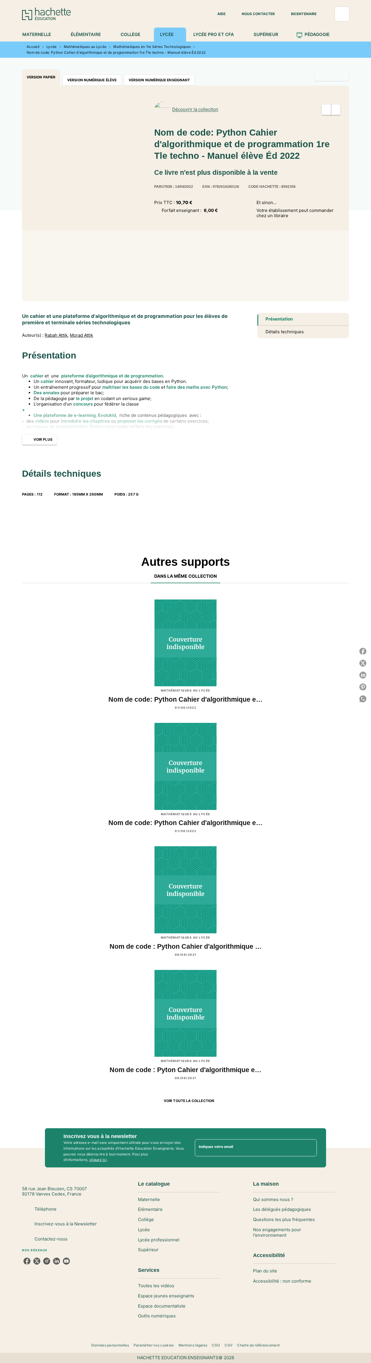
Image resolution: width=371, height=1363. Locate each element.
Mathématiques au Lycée (85, 46)
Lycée (51, 46)
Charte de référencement (258, 1345)
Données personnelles (110, 1345)
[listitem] (27, 1261)
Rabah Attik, (57, 335)
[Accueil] (46, 14)
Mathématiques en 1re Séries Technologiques (152, 46)
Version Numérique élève (92, 80)
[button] (218, 14)
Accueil (33, 46)
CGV (228, 1345)
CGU (216, 1345)
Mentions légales (193, 1345)
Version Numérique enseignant (159, 80)
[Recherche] (342, 14)
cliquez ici (98, 1160)
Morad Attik (81, 335)
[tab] (39, 35)
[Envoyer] (310, 1148)
